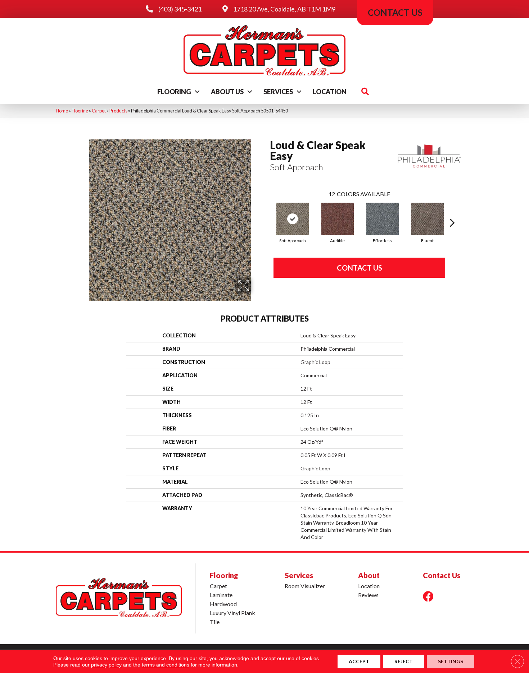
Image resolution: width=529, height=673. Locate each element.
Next (452, 211)
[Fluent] (428, 219)
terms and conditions (165, 665)
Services (278, 92)
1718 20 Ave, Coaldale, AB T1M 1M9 (284, 9)
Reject (403, 661)
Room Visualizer (305, 585)
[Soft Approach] (293, 219)
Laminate (221, 594)
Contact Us (359, 267)
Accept (359, 661)
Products (118, 111)
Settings (450, 661)
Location (330, 92)
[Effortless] (383, 219)
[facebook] (428, 596)
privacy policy (106, 665)
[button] (197, 91)
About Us (227, 92)
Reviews (368, 594)
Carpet (99, 111)
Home (62, 111)
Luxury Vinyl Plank (232, 612)
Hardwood (223, 603)
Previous (266, 211)
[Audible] (338, 219)
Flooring (174, 92)
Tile (215, 621)
